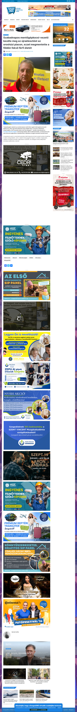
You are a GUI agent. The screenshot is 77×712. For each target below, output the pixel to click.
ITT (56, 707)
